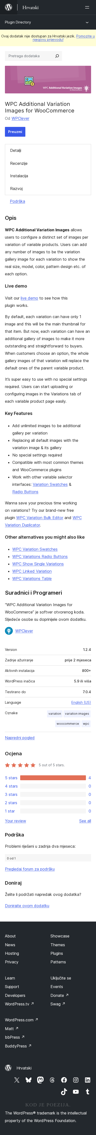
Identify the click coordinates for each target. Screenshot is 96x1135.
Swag (57, 1003)
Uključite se (60, 978)
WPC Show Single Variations (38, 563)
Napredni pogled (20, 737)
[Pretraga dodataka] (57, 56)
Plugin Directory (18, 22)
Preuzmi (15, 132)
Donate (59, 995)
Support (12, 986)
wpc (86, 723)
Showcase (59, 936)
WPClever (20, 118)
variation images (77, 713)
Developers (15, 995)
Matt (12, 1028)
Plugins (56, 953)
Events (56, 986)
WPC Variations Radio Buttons (40, 556)
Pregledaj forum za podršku (30, 869)
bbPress (15, 1037)
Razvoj (16, 188)
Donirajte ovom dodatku (27, 905)
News (10, 944)
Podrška (17, 201)
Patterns (58, 961)
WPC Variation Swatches (35, 549)
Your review (15, 820)
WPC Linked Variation (32, 571)
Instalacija (19, 175)
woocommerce (68, 723)
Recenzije (19, 163)
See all (85, 820)
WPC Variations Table (32, 578)
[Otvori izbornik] (88, 7)
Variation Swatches (50, 484)
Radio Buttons (25, 491)
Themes (57, 944)
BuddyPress (18, 1046)
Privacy (11, 961)
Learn (10, 978)
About (10, 936)
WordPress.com (21, 1019)
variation (54, 713)
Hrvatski (24, 1068)
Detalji (15, 150)
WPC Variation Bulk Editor (39, 517)
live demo (29, 298)
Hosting (12, 953)
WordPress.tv (19, 1003)
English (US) (81, 702)
